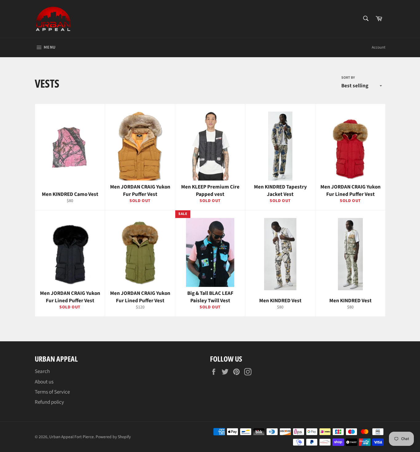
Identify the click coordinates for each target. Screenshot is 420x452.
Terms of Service (52, 392)
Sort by (348, 77)
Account (378, 47)
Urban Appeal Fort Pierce (71, 437)
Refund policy (49, 402)
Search (42, 371)
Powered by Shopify (113, 437)
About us (44, 382)
